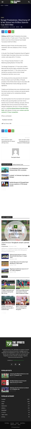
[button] (2, 2)
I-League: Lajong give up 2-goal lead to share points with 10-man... (7, 292)
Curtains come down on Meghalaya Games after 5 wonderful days (7, 308)
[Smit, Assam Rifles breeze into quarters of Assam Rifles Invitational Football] (23, 284)
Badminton (4, 171)
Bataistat (12, 423)
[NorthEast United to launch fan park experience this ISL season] (5, 382)
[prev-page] (2, 189)
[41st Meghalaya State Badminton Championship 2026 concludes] (5, 170)
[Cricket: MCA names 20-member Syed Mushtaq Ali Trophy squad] (5, 263)
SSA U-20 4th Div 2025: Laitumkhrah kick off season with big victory (8, 141)
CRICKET (17, 423)
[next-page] (5, 189)
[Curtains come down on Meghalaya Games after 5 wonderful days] (8, 300)
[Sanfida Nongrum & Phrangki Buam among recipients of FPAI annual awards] (5, 184)
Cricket (18, 304)
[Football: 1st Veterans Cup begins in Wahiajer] (5, 177)
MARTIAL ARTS (13, 424)
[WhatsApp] (12, 31)
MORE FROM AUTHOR (18, 164)
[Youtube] (19, 364)
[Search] (29, 2)
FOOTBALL (7, 423)
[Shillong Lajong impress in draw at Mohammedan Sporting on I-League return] (5, 256)
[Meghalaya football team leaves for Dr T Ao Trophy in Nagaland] (5, 270)
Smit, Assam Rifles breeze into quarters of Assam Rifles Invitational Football (22, 292)
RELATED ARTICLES (6, 164)
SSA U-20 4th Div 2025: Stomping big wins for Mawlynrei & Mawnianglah (23, 141)
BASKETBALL (22, 423)
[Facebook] (2, 31)
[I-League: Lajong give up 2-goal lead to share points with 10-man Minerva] (8, 284)
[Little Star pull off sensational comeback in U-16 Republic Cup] (5, 389)
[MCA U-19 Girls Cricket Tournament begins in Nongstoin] (23, 300)
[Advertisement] (15, 22)
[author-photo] (15, 155)
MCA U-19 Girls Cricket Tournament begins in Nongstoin (21, 308)
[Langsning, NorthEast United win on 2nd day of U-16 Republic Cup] (5, 375)
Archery (3, 304)
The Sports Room (15, 157)
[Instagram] (15, 364)
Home (2, 5)
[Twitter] (6, 31)
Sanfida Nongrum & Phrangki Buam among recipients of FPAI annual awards (19, 184)
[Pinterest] (9, 31)
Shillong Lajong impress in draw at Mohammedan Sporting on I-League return (18, 256)
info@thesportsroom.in (18, 360)
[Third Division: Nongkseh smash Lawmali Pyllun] (15, 230)
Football (6, 5)
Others (19, 424)
